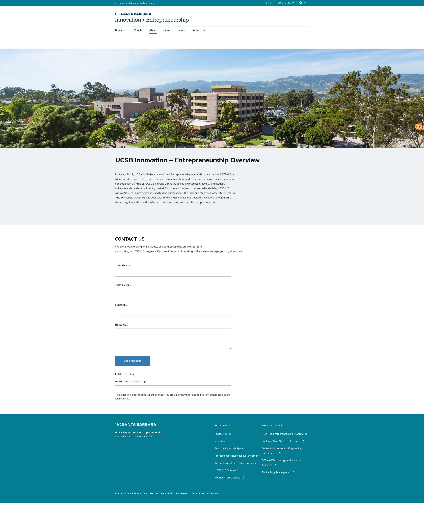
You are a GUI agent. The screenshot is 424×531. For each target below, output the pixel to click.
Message (120, 325)
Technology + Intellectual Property (235, 463)
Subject (120, 305)
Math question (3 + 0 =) (130, 381)
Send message (132, 361)
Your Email (122, 285)
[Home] (153, 22)
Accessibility (213, 493)
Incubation (220, 441)
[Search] (303, 3)
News (166, 30)
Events (181, 30)
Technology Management (277, 472)
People (138, 30)
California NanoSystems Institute (281, 441)
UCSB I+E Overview (226, 470)
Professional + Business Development (236, 456)
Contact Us (198, 30)
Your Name (122, 265)
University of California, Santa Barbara (134, 3)
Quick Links (284, 3)
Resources (121, 30)
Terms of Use (198, 493)
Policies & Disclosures (227, 477)
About (153, 30)
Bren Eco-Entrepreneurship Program (283, 434)
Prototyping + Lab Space (229, 448)
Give (268, 3)
